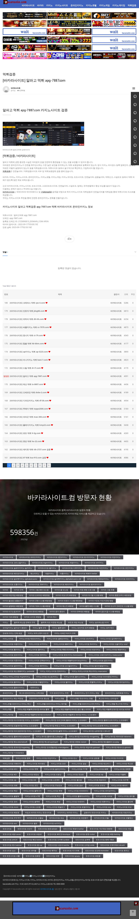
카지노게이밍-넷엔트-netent (75, 742)
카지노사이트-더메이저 (12, 763)
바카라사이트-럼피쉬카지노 (91, 584)
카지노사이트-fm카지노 (88, 644)
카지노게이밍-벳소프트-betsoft (15, 742)
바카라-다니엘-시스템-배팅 (92, 595)
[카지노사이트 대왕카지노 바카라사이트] (25, 15)
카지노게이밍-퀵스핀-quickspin (45, 742)
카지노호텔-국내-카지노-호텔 (81, 698)
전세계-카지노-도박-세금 (12, 633)
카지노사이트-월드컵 (73, 780)
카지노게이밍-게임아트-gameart (87, 747)
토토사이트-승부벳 (82, 839)
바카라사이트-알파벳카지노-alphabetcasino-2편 (62, 579)
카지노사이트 (61, 5)
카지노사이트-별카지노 (64, 682)
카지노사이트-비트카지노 (90, 649)
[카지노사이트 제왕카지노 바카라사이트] (114, 55)
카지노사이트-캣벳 (30, 769)
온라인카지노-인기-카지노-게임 (87, 693)
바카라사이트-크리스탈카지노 (14, 562)
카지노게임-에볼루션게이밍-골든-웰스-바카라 (73, 709)
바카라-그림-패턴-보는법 (39, 590)
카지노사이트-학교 (53, 796)
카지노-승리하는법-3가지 (99, 622)
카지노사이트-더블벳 (117, 774)
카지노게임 (104, 5)
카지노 (49, 5)
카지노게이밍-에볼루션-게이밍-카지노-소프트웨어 (76, 715)
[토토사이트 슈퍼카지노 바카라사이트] (114, 23)
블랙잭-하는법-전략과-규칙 (24, 622)
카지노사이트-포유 (58, 763)
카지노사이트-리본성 (53, 774)
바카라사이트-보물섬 (35, 818)
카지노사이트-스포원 (32, 807)
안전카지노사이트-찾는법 (39, 698)
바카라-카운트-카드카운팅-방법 (101, 600)
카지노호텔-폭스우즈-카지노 (117, 704)
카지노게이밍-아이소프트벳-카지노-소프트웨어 (99, 725)
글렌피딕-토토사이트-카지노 (95, 812)
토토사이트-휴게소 (122, 850)
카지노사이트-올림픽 (11, 796)
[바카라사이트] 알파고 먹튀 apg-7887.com (28, 376)
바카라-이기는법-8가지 (12, 611)
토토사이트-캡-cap (35, 845)
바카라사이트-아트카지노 (122, 812)
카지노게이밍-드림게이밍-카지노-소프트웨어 (20, 725)
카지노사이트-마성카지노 (46, 758)
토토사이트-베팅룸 (93, 856)
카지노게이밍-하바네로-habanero (118, 736)
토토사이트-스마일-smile (84, 845)
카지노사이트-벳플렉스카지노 (90, 682)
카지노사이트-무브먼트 (53, 785)
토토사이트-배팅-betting (110, 834)
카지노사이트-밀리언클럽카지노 (96, 666)
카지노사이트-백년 (10, 791)
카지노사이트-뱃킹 (53, 801)
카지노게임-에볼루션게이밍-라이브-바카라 (113, 709)
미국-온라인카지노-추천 (59, 693)
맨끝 (49, 465)
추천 (133, 294)
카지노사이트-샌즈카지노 (13, 655)
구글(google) (46, 192)
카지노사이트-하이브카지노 (119, 682)
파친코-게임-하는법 (75, 622)
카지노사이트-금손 (75, 785)
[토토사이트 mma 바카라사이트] (69, 15)
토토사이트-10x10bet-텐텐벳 (101, 829)
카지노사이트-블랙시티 (32, 791)
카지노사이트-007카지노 (38, 666)
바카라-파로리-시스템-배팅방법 (70, 600)
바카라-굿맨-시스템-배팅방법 (40, 600)
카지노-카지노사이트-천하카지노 (53, 671)
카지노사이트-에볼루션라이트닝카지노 (71, 660)
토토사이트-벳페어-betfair (73, 829)
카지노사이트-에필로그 (56, 807)
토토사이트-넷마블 (29, 850)
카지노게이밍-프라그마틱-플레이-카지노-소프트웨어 (66, 720)
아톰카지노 (64, 573)
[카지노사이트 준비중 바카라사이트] (25, 31)
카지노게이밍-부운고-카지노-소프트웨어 (59, 725)
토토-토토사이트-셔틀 (11, 856)
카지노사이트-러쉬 (124, 807)
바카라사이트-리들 (101, 818)
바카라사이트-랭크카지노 (57, 557)
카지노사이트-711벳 (79, 769)
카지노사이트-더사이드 (114, 758)
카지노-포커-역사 (107, 628)
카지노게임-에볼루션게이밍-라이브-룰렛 (33, 709)
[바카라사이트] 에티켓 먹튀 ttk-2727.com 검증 (30, 449)
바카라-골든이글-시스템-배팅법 (107, 611)
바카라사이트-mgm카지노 (42, 562)
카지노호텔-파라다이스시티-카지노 (86, 704)
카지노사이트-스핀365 (50, 780)
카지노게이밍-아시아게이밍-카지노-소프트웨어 (21, 720)
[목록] (133, 88)
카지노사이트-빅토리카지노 (30, 638)
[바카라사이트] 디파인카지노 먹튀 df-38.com (29, 400)
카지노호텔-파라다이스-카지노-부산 (17, 704)
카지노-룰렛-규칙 (39, 628)
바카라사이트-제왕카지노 (69, 562)
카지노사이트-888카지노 (63, 644)
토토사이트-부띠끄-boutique (59, 834)
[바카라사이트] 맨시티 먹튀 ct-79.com (26, 335)
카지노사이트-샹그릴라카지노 (65, 666)
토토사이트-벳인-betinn (32, 839)
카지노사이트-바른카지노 (100, 801)
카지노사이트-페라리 (119, 785)
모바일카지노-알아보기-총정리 (15, 628)
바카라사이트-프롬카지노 (13, 584)
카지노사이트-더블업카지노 (38, 682)
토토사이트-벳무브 (49, 850)
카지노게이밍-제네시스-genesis (118, 747)
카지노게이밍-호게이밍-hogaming (16, 747)
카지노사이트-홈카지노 (12, 649)
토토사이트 (27, 11)
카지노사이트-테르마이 (97, 780)
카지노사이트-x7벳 (32, 796)
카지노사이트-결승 (79, 763)
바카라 (40, 5)
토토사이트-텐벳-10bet (105, 839)
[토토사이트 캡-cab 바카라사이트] (69, 23)
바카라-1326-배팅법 (10, 617)
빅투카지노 (34, 687)
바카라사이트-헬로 (30, 823)
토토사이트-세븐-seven (12, 834)
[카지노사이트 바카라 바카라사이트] (15, 5)
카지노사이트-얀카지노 (38, 655)
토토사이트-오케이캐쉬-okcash (112, 845)
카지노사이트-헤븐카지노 (116, 649)
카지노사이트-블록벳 (31, 801)
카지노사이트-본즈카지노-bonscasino (68, 655)
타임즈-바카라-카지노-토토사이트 (38, 812)
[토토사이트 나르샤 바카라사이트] (25, 47)
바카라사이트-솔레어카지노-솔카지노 (17, 568)
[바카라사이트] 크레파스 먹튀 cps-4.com (28, 302)
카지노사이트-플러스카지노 (75, 676)
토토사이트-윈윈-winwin (47, 829)
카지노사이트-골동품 (91, 758)
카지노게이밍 (118, 5)
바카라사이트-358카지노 (38, 584)
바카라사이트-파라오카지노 (30, 557)
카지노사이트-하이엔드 (36, 763)
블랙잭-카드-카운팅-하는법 (51, 622)
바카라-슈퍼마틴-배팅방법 (39, 595)
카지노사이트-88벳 (100, 769)
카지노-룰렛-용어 (59, 628)
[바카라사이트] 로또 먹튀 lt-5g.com (25, 433)
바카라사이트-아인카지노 (98, 568)
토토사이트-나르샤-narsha (58, 845)
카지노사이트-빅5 (10, 774)
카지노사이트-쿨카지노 (36, 649)
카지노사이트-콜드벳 (124, 801)
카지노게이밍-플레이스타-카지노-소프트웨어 (110, 720)
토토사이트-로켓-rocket (85, 834)
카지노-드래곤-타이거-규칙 (64, 633)
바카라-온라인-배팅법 (35, 611)
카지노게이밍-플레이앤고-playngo (49, 736)
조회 (126, 294)
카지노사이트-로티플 (126, 796)
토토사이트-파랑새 (34, 834)
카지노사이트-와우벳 (120, 780)
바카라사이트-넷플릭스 (124, 818)
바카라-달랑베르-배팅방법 (13, 606)
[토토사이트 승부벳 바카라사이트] (69, 31)
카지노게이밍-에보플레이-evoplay (105, 742)
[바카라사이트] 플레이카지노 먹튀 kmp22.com (30, 425)
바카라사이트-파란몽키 (79, 818)
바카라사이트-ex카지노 (52, 823)
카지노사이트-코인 (30, 785)
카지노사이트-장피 (10, 801)
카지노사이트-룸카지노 (12, 682)
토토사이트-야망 (124, 829)
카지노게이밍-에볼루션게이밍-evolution (35, 715)
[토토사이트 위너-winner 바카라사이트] (69, 39)
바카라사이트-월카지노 (47, 568)
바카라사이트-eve (10, 823)
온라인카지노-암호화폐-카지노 (117, 693)
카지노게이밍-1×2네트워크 (13, 753)
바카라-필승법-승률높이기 (13, 600)
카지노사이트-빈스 (69, 758)
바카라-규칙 (18, 590)
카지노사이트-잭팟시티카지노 (63, 649)
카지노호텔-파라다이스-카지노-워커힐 (52, 704)
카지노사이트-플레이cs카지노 (78, 796)
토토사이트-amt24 (10, 839)
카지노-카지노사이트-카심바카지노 (16, 676)
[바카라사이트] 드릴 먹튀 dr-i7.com (25, 368)
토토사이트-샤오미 (25, 829)
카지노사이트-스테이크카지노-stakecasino (105, 655)
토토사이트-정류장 (33, 856)
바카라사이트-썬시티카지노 (84, 557)
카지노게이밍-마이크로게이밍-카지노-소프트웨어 (22, 731)
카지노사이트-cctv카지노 (84, 638)
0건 (13, 90)
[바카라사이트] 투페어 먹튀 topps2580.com (29, 408)
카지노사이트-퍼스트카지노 (47, 676)
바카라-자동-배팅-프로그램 (84, 590)
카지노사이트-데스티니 (101, 763)
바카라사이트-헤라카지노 (64, 584)
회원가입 (42, 11)
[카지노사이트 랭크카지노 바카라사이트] (69, 47)
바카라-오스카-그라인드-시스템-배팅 (119, 606)
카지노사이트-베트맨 (11, 812)
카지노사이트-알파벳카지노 (111, 638)
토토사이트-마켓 (52, 856)
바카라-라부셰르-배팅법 (80, 611)
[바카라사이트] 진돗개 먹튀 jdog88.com (27, 311)
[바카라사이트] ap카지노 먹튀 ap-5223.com (29, 351)
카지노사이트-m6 (29, 780)
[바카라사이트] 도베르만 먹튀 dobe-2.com (28, 392)
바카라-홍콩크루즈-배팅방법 (120, 595)
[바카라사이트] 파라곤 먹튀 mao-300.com (28, 417)
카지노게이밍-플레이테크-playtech (16, 736)
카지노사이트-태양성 (31, 774)
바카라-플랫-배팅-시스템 (89, 606)
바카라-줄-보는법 (61, 590)
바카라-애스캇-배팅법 (64, 606)
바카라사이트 (28, 5)
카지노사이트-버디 (10, 769)
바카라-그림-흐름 (107, 590)
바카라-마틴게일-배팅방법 (13, 595)
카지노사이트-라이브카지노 (105, 791)
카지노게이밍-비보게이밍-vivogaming (84, 736)
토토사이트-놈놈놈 (72, 856)
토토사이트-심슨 (9, 850)
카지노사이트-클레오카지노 (58, 638)
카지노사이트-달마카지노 (13, 666)
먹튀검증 (132, 5)
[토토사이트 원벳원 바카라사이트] (114, 15)
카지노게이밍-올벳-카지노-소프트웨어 (62, 731)
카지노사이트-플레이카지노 (13, 687)
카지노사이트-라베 (10, 785)
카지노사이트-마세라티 (75, 801)
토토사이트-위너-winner (12, 845)
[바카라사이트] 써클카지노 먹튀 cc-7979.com (30, 327)
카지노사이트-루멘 (55, 791)
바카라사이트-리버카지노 (125, 579)
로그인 (52, 11)
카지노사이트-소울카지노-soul (115, 644)
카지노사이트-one (104, 807)
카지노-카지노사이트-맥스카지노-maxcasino (89, 671)
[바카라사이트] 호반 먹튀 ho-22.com (26, 441)
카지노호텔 (91, 5)
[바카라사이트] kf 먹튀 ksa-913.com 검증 (28, 457)
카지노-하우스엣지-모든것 (38, 633)
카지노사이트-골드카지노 (103, 660)
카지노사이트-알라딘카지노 (55, 769)
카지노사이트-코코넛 (97, 785)
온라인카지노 (77, 5)
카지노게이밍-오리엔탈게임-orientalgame (52, 747)
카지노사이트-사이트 (104, 796)
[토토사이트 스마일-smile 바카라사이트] (69, 55)
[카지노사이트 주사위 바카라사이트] (25, 55)
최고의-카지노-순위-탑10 (108, 698)
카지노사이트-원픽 (23, 758)
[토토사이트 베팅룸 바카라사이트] (25, 23)
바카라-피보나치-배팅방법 (66, 595)
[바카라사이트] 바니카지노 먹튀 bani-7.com (29, 360)
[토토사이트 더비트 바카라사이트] (25, 39)
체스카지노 (34, 573)
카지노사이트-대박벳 (122, 769)
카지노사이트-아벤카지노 (13, 644)
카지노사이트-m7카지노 (38, 644)
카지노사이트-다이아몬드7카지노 (105, 676)
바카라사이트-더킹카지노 (111, 557)
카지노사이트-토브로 (75, 774)
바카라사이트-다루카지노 (72, 568)
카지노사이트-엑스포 (124, 763)
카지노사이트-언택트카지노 (39, 660)
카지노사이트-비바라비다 (78, 791)
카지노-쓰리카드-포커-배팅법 (83, 628)
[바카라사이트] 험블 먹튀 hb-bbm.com (27, 343)
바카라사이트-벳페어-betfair (86, 573)
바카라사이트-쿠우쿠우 (12, 818)
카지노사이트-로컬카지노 (81, 807)
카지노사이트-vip (96, 774)
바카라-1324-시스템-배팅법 (39, 606)
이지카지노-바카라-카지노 (67, 812)
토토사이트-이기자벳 (71, 850)
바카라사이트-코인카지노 (124, 568)
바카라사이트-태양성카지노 (98, 579)
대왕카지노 (49, 573)
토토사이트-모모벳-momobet (97, 850)
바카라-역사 (51, 617)
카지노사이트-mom (10, 807)
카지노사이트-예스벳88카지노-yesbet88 (18, 671)
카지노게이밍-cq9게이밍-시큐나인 (96, 731)
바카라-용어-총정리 (57, 611)
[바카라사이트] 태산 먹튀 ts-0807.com (27, 384)
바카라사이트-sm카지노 (94, 562)
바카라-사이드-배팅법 (32, 617)
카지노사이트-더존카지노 (13, 660)
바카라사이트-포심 (56, 818)
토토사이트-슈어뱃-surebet (58, 839)
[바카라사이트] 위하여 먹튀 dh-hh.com (27, 319)
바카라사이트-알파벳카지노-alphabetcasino (20, 579)
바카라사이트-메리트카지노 (13, 573)
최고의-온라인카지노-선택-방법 (31, 693)
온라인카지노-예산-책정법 (13, 698)
